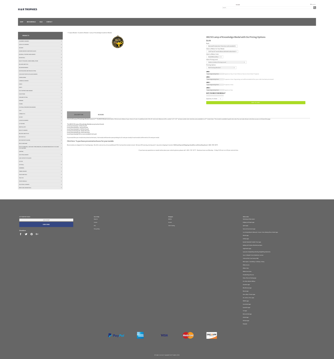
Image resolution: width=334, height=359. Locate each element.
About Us (96, 219)
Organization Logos (247, 248)
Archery (21, 47)
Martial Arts (22, 127)
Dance (20, 84)
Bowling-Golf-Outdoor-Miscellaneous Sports (252, 245)
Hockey (21, 117)
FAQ (95, 225)
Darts (20, 87)
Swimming (21, 168)
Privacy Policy (97, 229)
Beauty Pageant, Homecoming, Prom (28, 61)
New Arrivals (31, 22)
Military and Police (24, 133)
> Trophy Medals (72, 33)
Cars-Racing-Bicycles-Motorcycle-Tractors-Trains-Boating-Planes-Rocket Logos (260, 232)
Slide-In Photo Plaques (25, 158)
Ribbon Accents (246, 265)
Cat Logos (245, 310)
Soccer (21, 161)
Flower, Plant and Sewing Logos (249, 278)
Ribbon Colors (246, 268)
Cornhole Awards (24, 80)
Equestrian (22, 94)
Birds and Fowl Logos (247, 314)
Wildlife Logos (246, 301)
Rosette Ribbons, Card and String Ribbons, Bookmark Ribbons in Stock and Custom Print (39, 147)
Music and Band (23, 143)
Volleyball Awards (24, 184)
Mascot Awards (23, 130)
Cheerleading (22, 77)
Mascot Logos (245, 291)
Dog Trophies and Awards (26, 90)
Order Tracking (171, 225)
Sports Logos (245, 225)
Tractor (21, 177)
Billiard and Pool (23, 64)
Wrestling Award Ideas (25, 187)
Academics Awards (24, 41)
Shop (21, 22)
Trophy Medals (23, 181)
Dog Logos (245, 323)
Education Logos (246, 284)
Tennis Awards (23, 171)
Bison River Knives (23, 67)
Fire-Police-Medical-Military (249, 281)
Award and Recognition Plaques (27, 51)
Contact (49, 22)
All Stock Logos (246, 320)
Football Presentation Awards (27, 107)
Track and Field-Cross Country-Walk (251, 258)
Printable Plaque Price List (248, 274)
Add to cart (255, 102)
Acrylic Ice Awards (24, 44)
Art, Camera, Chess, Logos (248, 297)
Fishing (21, 103)
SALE (41, 22)
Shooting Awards (24, 154)
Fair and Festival (23, 97)
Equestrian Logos (246, 307)
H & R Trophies (27, 9)
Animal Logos (245, 317)
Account (238, 4)
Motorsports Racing (24, 140)
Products (25, 35)
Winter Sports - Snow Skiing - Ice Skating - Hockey (253, 261)
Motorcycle (22, 136)
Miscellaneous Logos (247, 287)
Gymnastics (22, 113)
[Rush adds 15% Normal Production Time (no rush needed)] (222, 46)
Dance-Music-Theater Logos (249, 294)
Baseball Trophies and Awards (27, 54)
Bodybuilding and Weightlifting (27, 70)
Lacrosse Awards (23, 120)
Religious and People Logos (248, 222)
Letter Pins (22, 123)
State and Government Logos (249, 229)
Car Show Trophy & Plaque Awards (28, 74)
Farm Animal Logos (247, 304)
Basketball (22, 57)
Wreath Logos (246, 235)
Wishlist (170, 219)
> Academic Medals (82, 33)
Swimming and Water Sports (249, 219)
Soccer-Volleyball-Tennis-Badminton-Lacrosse (253, 255)
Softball (21, 164)
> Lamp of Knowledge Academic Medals (100, 33)
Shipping (21, 151)
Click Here (71, 141)
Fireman (21, 100)
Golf (20, 110)
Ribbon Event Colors (247, 271)
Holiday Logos (246, 238)
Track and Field (23, 174)
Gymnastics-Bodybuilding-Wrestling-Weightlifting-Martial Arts (256, 251)
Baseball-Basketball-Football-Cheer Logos (252, 242)
